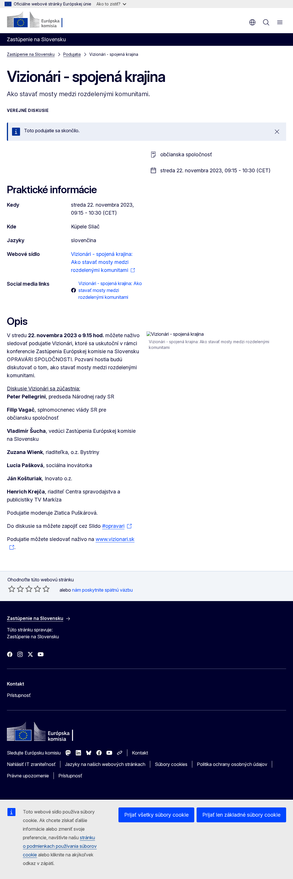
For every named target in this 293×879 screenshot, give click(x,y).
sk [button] (252, 22)
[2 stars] (16, 588)
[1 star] (11, 588)
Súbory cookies (171, 764)
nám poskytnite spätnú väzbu (102, 590)
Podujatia (72, 54)
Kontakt (140, 753)
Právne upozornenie (28, 776)
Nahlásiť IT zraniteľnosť (31, 764)
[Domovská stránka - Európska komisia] (41, 20)
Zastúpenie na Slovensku (31, 54)
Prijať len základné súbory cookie (241, 815)
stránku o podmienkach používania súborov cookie (60, 846)
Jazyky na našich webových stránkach (105, 764)
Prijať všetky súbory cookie (156, 815)
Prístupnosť (19, 695)
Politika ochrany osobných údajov (232, 764)
